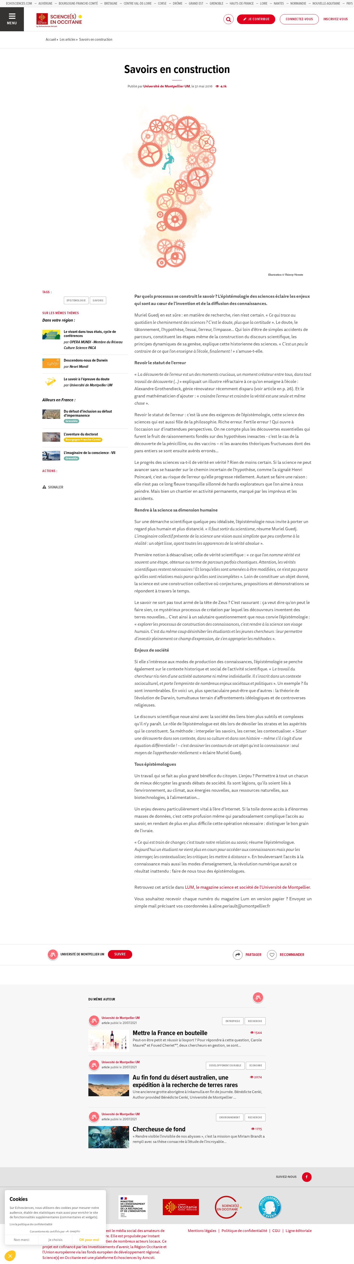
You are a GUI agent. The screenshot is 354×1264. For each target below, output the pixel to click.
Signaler (55, 487)
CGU (276, 1230)
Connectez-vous (299, 19)
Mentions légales (202, 1230)
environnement (229, 1117)
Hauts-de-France (242, 3)
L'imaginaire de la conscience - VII (89, 452)
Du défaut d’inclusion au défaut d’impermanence (88, 413)
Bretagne (110, 3)
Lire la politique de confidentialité (31, 1224)
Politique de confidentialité (244, 1230)
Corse (162, 3)
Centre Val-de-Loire (137, 3)
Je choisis (55, 1239)
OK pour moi (89, 1239)
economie (255, 1065)
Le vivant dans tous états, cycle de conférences (90, 334)
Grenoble (217, 3)
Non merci (21, 1239)
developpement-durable (225, 1065)
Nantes (279, 3)
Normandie (298, 3)
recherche (255, 1021)
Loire (263, 3)
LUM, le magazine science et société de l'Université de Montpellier (247, 887)
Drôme (177, 3)
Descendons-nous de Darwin (86, 360)
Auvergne (45, 3)
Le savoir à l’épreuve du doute (87, 379)
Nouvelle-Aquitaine (326, 3)
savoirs (98, 300)
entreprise (233, 1021)
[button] (10, 1256)
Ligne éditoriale (299, 1230)
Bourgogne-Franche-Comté (78, 3)
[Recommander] (272, 955)
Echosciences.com (19, 3)
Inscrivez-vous (335, 19)
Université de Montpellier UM (166, 86)
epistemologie (76, 300)
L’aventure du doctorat (81, 434)
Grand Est (196, 3)
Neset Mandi (79, 366)
